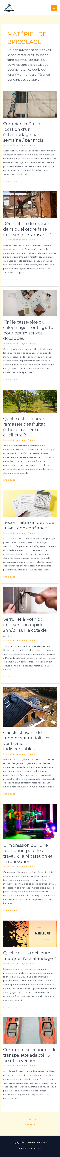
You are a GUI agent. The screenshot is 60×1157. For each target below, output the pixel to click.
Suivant (30, 1124)
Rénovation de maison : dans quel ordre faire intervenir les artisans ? (27, 229)
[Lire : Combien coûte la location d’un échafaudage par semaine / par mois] (30, 104)
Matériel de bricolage (14, 145)
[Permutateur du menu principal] (54, 8)
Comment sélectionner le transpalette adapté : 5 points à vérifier (30, 1055)
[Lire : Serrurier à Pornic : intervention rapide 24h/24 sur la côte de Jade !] (30, 600)
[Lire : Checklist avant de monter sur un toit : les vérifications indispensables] (30, 706)
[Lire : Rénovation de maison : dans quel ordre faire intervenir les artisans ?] (30, 204)
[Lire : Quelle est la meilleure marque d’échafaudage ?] (30, 933)
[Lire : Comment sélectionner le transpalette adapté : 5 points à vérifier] (30, 1030)
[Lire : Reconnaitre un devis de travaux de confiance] (30, 503)
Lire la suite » (10, 181)
